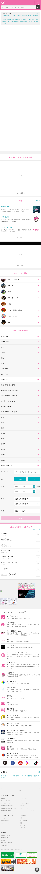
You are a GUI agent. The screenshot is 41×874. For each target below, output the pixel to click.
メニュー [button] (38, 4)
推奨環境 (22, 805)
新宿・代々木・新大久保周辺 (9, 390)
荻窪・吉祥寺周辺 (6, 406)
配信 (34, 479)
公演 (20, 479)
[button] (38, 336)
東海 (2, 358)
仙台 (2, 422)
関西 (2, 363)
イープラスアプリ (5, 818)
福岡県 (3, 449)
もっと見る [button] (20, 193)
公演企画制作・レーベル (6, 845)
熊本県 (3, 455)
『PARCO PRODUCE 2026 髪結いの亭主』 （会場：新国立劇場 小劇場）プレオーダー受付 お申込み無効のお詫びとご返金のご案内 (20, 21)
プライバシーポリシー (6, 803)
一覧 (37, 13)
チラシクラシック (5, 820)
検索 (20, 518)
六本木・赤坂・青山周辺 (8, 401)
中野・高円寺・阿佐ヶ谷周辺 (9, 412)
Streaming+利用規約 (5, 800)
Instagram (28, 763)
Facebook (13, 763)
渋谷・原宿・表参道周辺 (8, 385)
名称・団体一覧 (36, 529)
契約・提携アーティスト (6, 842)
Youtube (20, 763)
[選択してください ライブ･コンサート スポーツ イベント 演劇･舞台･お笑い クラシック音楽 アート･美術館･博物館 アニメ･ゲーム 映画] (27, 499)
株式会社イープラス (5, 835)
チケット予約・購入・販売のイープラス (3, 2)
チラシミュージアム (5, 823)
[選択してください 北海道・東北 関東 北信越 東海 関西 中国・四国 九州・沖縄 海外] (27, 511)
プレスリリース (4, 837)
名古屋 (3, 433)
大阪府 (3, 439)
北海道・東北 (5, 342)
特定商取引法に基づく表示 (7, 805)
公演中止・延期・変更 (25, 803)
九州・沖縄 (4, 374)
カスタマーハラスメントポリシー (27, 810)
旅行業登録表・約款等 (6, 810)
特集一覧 (38, 200)
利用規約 (3, 798)
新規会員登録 (23, 798)
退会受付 (22, 800)
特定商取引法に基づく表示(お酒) (8, 808)
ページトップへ (20, 790)
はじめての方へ (23, 808)
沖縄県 (3, 460)
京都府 (3, 444)
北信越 (3, 352)
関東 (2, 347)
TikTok (36, 763)
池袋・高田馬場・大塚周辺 (9, 396)
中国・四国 (4, 369)
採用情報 (3, 840)
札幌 (2, 417)
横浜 (2, 428)
